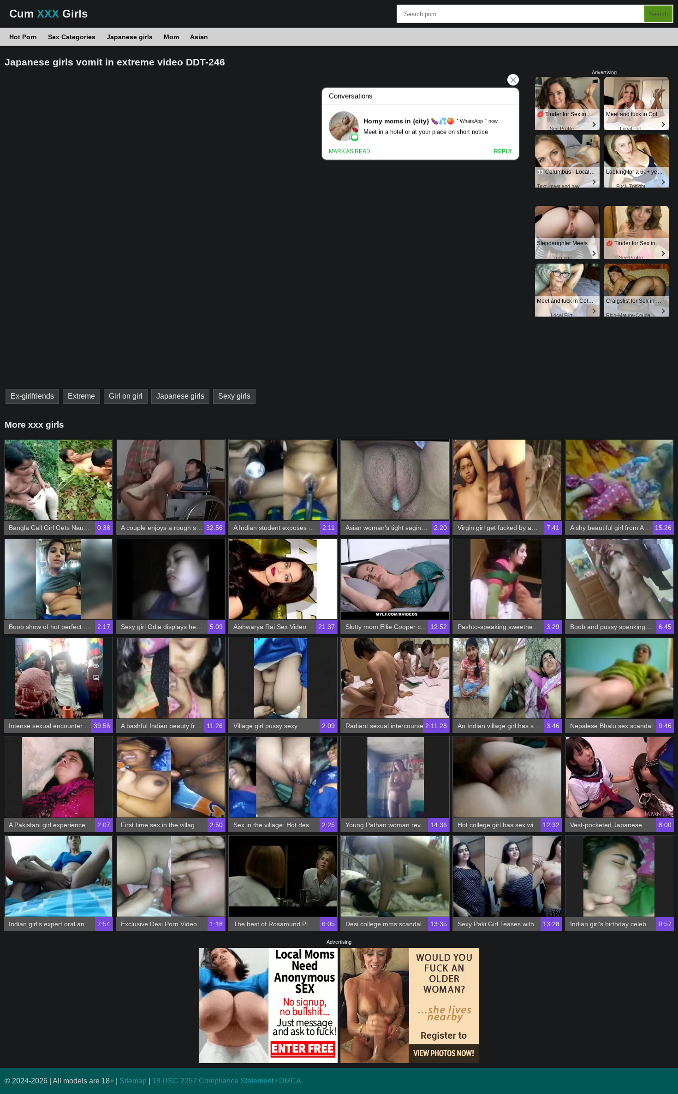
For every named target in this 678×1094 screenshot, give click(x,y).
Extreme (81, 396)
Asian (199, 37)
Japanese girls (130, 37)
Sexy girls (234, 396)
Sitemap (133, 1081)
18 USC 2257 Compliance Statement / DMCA (226, 1081)
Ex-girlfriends (32, 396)
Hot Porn (23, 37)
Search (658, 14)
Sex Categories (71, 37)
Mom (171, 37)
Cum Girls (48, 13)
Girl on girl (126, 396)
